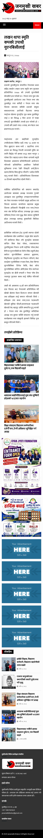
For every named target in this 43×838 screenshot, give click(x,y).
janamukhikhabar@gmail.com (12, 813)
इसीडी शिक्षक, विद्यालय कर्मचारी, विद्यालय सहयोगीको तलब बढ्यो (28, 662)
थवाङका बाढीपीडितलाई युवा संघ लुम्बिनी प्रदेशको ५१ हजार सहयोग (21, 397)
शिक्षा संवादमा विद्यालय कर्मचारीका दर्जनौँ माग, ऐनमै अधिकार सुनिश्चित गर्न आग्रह (20, 428)
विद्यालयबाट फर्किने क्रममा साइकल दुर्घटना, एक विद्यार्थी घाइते (19, 367)
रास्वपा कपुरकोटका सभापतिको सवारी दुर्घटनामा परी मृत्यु (27, 679)
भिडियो (37, 25)
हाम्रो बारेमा (6, 783)
